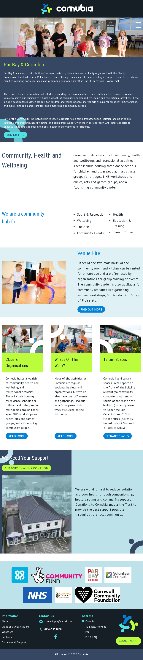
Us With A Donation (26, 468)
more (17, 436)
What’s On (7, 632)
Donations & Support (14, 642)
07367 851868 (53, 629)
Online (128, 641)
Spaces (117, 436)
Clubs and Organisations (15, 626)
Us (15, 135)
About (5, 621)
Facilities (7, 637)
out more (91, 309)
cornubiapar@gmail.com (58, 621)
